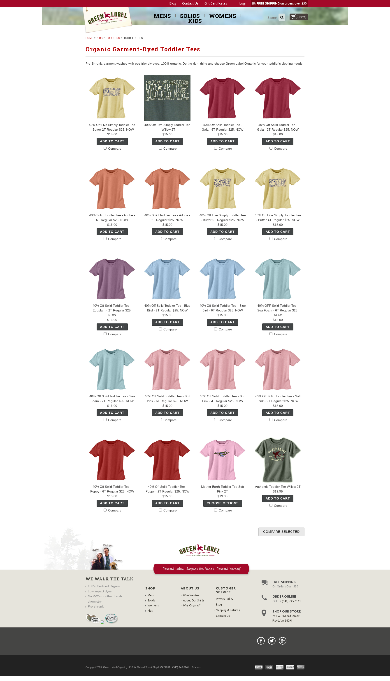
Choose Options (223, 503)
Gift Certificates (215, 3)
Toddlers (113, 38)
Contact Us (190, 3)
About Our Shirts (193, 600)
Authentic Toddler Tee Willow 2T (278, 486)
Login (243, 3)
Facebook (261, 641)
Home (89, 38)
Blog (172, 3)
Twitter (272, 641)
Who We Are (191, 595)
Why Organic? (191, 605)
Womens (222, 15)
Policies (196, 667)
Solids (190, 15)
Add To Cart (112, 141)
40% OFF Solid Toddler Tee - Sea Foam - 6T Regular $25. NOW (278, 310)
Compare (114, 148)
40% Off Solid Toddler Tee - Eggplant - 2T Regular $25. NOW (112, 310)
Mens (162, 15)
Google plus (282, 641)
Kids (195, 20)
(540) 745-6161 (291, 601)
